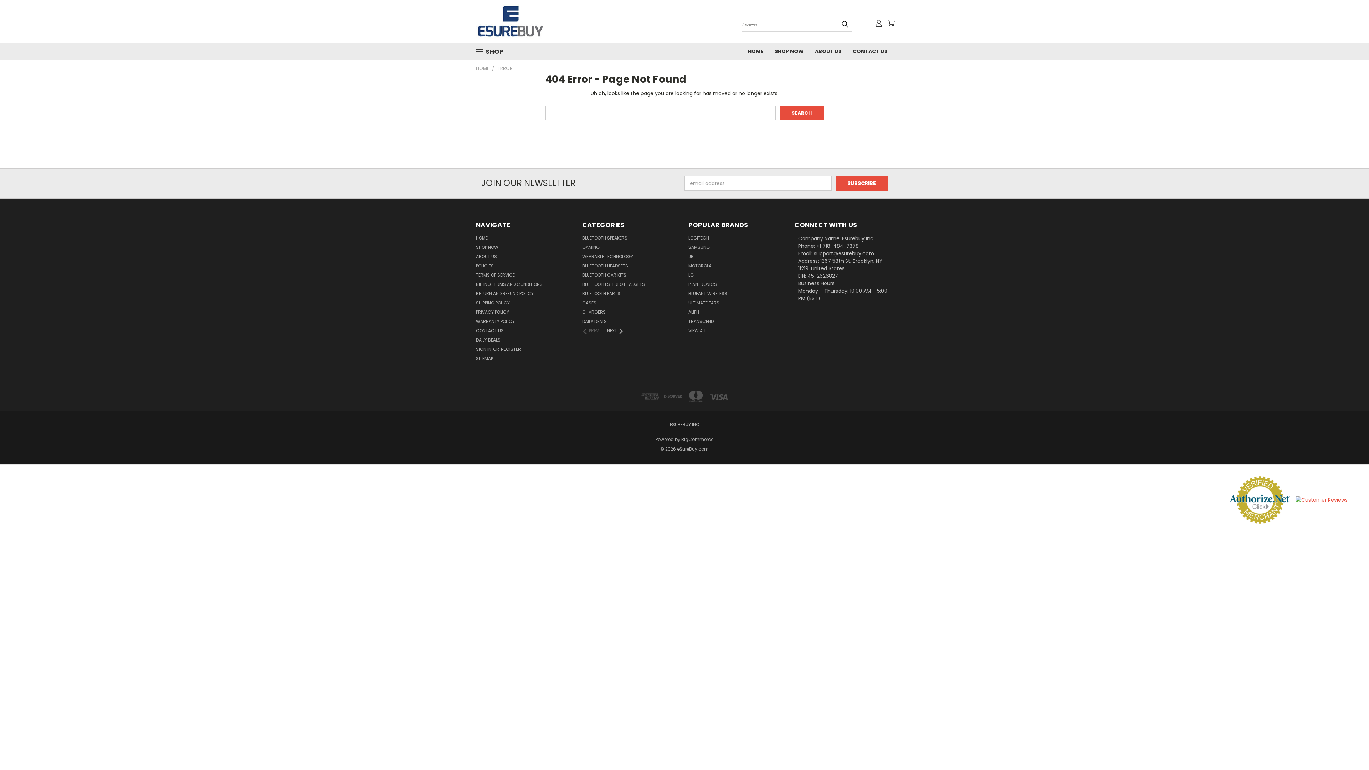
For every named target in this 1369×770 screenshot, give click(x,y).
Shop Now (789, 51)
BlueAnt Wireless (707, 294)
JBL (692, 256)
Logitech (698, 238)
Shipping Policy (493, 303)
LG (691, 275)
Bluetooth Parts (601, 294)
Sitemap (484, 358)
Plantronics (702, 284)
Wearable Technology (607, 256)
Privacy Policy (492, 312)
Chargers (594, 312)
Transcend (701, 321)
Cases (589, 303)
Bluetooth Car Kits (604, 275)
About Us (828, 51)
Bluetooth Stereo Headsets (613, 284)
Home (755, 51)
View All (697, 331)
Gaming (591, 247)
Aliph (693, 312)
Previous (1350, 747)
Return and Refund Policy (505, 294)
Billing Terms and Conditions (509, 284)
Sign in (484, 349)
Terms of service (495, 275)
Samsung (699, 247)
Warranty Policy (495, 321)
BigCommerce (697, 439)
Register (511, 349)
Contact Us (870, 51)
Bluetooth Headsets (605, 266)
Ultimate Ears (703, 303)
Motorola (700, 266)
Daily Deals (488, 340)
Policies (485, 266)
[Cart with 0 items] (891, 23)
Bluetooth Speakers (604, 238)
